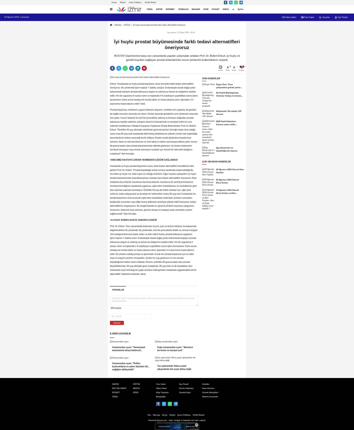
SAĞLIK (127, 25)
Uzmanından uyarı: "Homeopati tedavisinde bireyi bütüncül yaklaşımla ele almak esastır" (128, 349)
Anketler (205, 384)
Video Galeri (290, 17)
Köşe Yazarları (162, 392)
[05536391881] (236, 2)
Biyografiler (161, 397)
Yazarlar (326, 17)
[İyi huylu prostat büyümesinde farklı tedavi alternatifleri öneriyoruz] (140, 77)
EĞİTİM (159, 9)
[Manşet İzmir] (129, 9)
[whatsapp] (125, 68)
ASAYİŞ (115, 384)
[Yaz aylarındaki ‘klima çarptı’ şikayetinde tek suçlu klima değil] (176, 359)
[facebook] (112, 68)
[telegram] (131, 68)
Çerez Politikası (135, 2)
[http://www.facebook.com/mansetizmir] (225, 2)
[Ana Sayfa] (111, 25)
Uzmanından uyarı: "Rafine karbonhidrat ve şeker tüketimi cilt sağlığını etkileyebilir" (130, 365)
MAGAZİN (196, 9)
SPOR (205, 9)
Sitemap (156, 415)
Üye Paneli (342, 17)
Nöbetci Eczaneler (210, 397)
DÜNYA (226, 9)
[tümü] (233, 9)
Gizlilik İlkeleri (150, 2)
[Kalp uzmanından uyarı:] (176, 341)
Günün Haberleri (186, 388)
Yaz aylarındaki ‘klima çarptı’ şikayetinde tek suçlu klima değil (174, 367)
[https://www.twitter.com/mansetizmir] (231, 2)
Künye (114, 2)
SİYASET (215, 9)
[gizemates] (241, 2)
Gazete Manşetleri (210, 392)
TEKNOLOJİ (183, 9)
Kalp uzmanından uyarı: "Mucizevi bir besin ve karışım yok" (175, 348)
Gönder (116, 323)
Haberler (118, 25)
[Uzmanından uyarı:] (131, 341)
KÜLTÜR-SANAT (119, 388)
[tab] (118, 289)
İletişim (123, 2)
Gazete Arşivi (185, 392)
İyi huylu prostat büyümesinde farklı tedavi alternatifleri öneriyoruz (159, 25)
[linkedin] (137, 68)
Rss (149, 415)
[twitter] (118, 68)
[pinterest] (144, 68)
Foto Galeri (309, 17)
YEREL (150, 9)
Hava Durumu (208, 388)
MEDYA (136, 388)
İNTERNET (170, 9)
